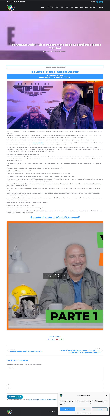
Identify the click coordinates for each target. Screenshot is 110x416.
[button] (107, 395)
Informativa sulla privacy (86, 412)
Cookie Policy (78, 412)
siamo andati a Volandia (38, 143)
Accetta (67, 409)
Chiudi (83, 409)
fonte (68, 77)
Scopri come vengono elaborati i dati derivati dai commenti (43, 399)
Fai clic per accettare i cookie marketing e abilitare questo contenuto (55, 275)
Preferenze (100, 409)
